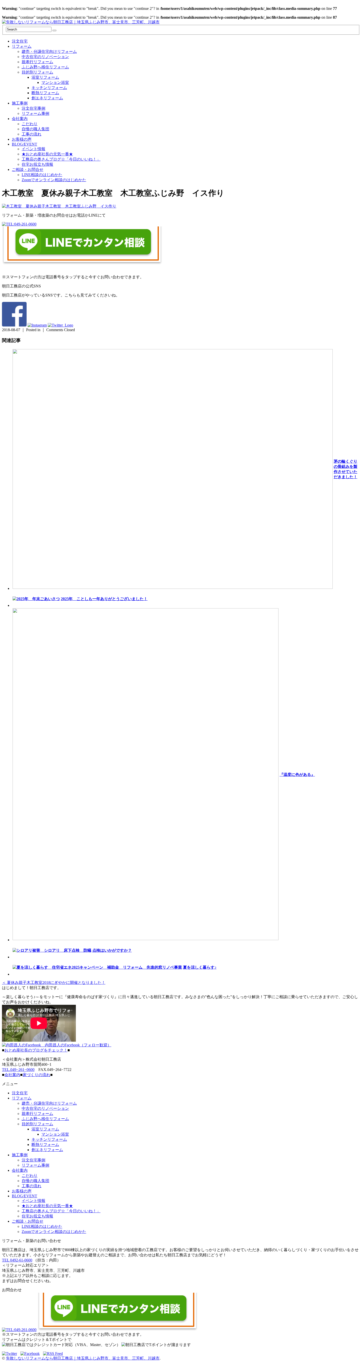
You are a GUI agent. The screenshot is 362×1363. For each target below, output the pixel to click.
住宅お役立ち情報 (37, 164)
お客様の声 (22, 139)
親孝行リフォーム (37, 62)
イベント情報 (33, 149)
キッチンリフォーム (49, 88)
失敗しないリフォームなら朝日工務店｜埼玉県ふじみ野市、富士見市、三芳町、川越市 (83, 1358)
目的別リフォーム (37, 72)
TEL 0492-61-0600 (17, 1260)
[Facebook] (31, 1353)
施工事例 (20, 103)
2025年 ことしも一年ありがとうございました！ (104, 599)
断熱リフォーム (45, 93)
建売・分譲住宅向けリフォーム (49, 51)
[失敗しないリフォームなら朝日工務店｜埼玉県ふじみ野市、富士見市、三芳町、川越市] (81, 22)
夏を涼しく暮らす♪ (199, 967)
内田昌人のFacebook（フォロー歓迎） (76, 1045)
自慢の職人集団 (35, 129)
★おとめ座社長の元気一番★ (47, 154)
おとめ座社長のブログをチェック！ (35, 1050)
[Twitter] (10, 1353)
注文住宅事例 (33, 108)
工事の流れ (31, 134)
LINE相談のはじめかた (42, 175)
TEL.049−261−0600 (18, 1069)
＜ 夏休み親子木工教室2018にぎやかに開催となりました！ (53, 982)
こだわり (29, 124)
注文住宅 (20, 41)
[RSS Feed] (53, 1353)
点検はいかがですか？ (112, 950)
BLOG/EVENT (24, 144)
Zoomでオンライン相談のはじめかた (54, 180)
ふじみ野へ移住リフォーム (45, 67)
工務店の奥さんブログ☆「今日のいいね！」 (61, 159)
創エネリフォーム (47, 98)
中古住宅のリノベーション (45, 57)
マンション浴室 (55, 82)
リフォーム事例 (35, 113)
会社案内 (20, 119)
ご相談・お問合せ (27, 169)
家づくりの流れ (36, 1075)
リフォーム (22, 46)
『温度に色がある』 (297, 774)
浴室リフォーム (45, 77)
